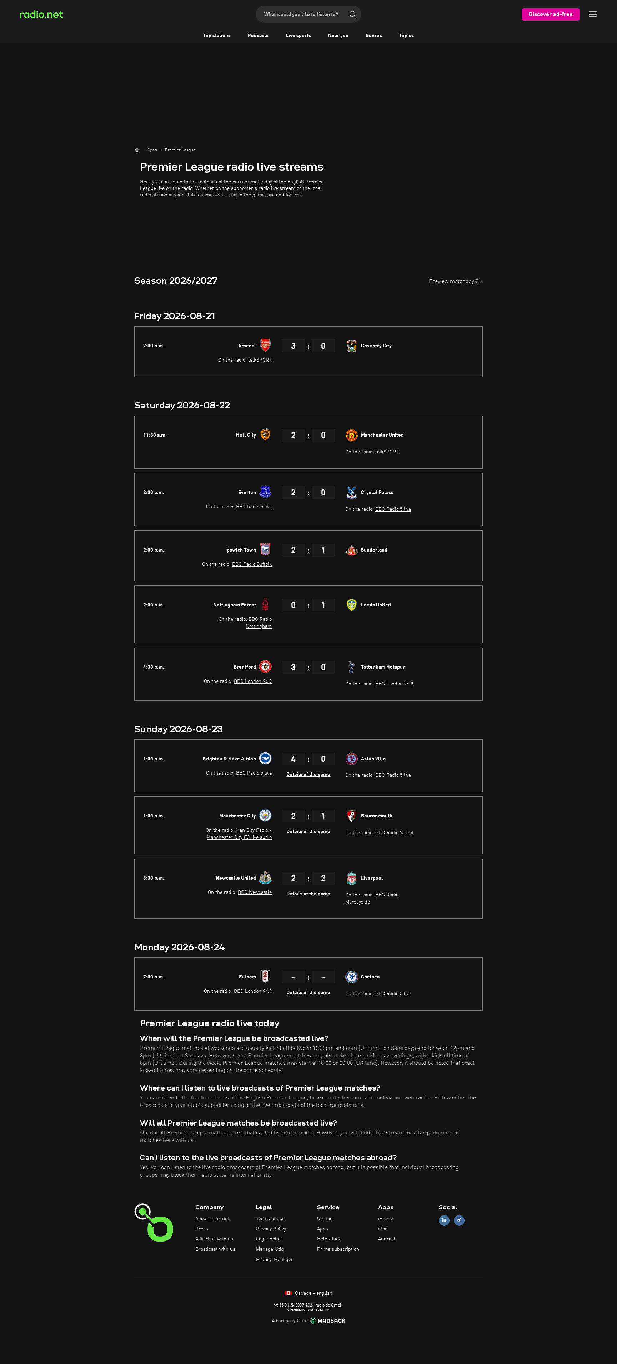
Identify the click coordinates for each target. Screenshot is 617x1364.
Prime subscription (338, 1249)
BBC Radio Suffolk (252, 564)
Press (201, 1229)
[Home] (137, 150)
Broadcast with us (215, 1249)
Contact (325, 1218)
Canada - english (313, 1293)
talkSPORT (260, 360)
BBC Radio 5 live (254, 506)
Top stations (217, 35)
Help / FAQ (329, 1239)
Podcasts (258, 35)
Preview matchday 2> (456, 282)
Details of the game (308, 774)
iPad (383, 1229)
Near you (338, 35)
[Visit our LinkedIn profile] (444, 1220)
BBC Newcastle (255, 892)
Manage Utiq (270, 1249)
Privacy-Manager (274, 1259)
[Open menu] (592, 14)
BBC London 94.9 (253, 681)
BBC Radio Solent (394, 832)
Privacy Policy (271, 1229)
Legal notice (269, 1239)
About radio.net (212, 1218)
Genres (374, 35)
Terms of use (270, 1218)
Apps (322, 1229)
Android (386, 1239)
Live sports (298, 35)
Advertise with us (214, 1239)
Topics (406, 35)
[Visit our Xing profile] (459, 1220)
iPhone (385, 1218)
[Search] (352, 14)
